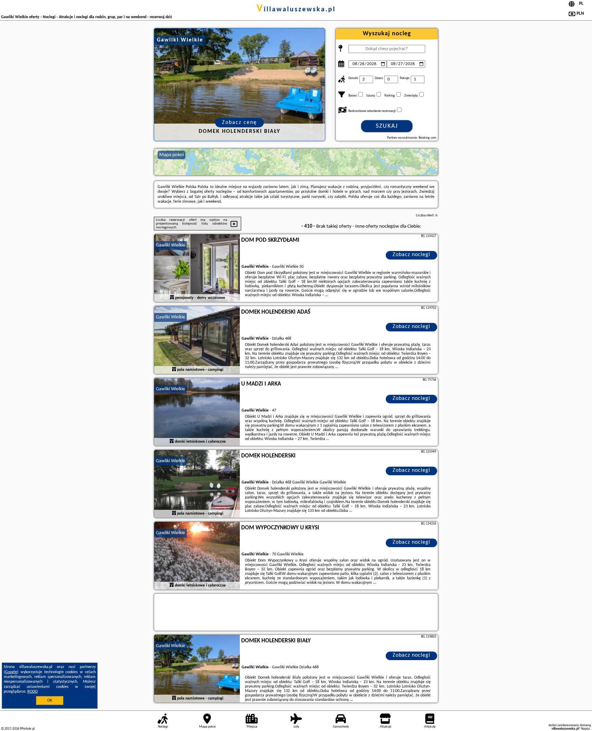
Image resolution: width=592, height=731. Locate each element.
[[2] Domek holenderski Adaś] (197, 340)
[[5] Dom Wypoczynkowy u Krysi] (197, 556)
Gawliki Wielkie (170, 245)
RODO (32, 692)
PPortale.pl (27, 729)
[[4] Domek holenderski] (197, 484)
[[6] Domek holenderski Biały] (197, 669)
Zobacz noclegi (411, 254)
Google (11, 672)
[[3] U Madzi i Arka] (197, 412)
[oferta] (172, 297)
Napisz (585, 729)
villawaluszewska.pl (296, 9)
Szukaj (387, 126)
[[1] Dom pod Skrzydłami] (197, 268)
